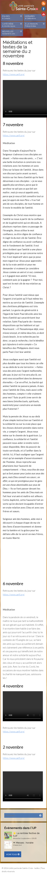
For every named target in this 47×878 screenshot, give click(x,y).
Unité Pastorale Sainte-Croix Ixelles (24, 6)
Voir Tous (11, 854)
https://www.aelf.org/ (14, 74)
